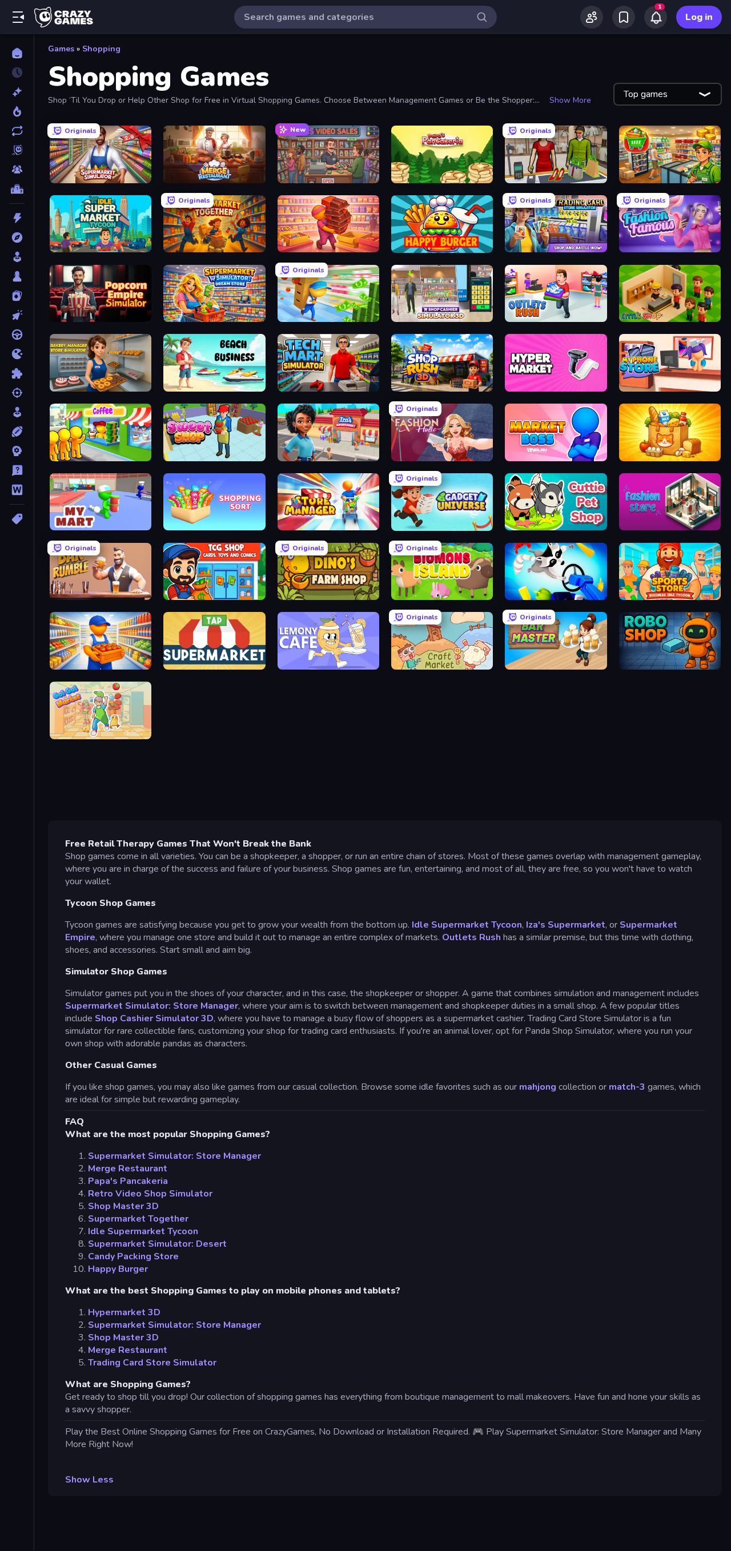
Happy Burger (118, 1269)
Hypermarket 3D (124, 1312)
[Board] (17, 276)
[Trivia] (17, 470)
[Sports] (17, 431)
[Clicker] (17, 315)
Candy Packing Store (133, 1256)
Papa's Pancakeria (128, 1181)
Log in (699, 17)
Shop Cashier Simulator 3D (154, 1018)
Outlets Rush (471, 937)
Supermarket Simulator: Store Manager (151, 1006)
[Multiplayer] (17, 169)
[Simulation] (17, 412)
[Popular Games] (17, 111)
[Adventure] (17, 237)
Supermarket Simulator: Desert (157, 1244)
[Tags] (17, 519)
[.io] (17, 354)
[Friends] (591, 17)
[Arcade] (17, 257)
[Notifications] (655, 17)
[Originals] (17, 150)
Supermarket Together (138, 1218)
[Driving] (17, 334)
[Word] (17, 489)
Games (61, 48)
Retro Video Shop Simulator (150, 1193)
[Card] (17, 295)
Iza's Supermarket (565, 924)
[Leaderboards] (17, 189)
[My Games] (623, 17)
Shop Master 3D (123, 1206)
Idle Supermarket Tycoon (467, 924)
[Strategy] (17, 451)
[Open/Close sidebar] (18, 17)
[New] (17, 92)
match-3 (627, 1087)
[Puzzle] (17, 373)
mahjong (537, 1087)
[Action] (17, 218)
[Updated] (17, 130)
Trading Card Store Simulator (152, 1362)
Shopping (101, 48)
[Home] (17, 53)
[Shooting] (17, 392)
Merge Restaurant (127, 1168)
